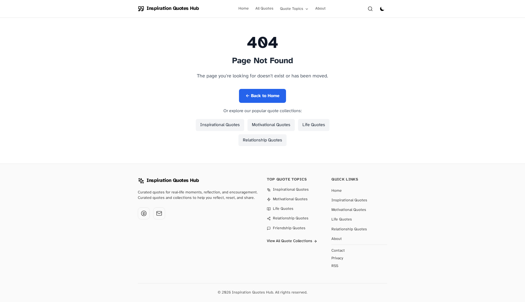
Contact (338, 251)
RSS (334, 266)
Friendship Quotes (289, 228)
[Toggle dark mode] (382, 9)
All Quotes (264, 9)
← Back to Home (262, 96)
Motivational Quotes (271, 125)
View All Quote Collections (289, 241)
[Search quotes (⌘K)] (370, 9)
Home (243, 9)
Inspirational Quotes (220, 125)
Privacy (337, 258)
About (320, 9)
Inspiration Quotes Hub (173, 180)
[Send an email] (159, 213)
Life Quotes (313, 125)
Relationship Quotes (262, 140)
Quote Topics (291, 9)
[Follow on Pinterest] (144, 213)
